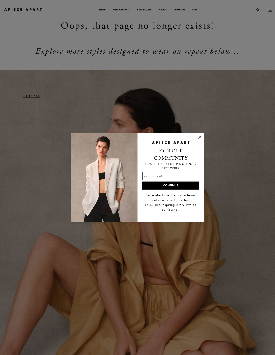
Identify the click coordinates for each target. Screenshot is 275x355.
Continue (170, 185)
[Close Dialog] (200, 137)
